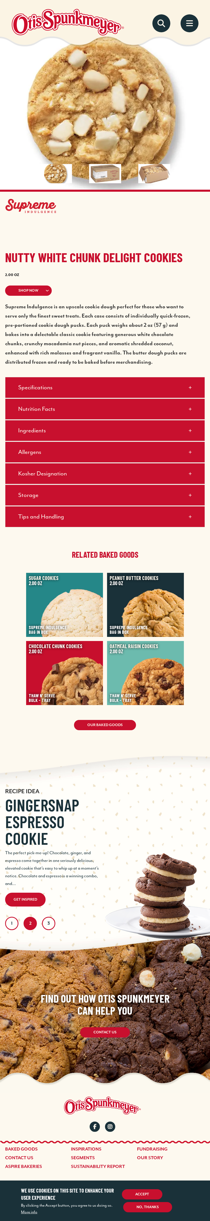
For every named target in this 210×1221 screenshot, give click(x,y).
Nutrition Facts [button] (36, 409)
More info (29, 1212)
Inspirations (86, 1149)
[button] (105, 290)
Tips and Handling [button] (41, 516)
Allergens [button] (29, 452)
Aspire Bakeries (23, 1166)
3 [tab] (48, 923)
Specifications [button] (35, 387)
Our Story (150, 1158)
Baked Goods (21, 1149)
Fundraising (152, 1149)
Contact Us (105, 1032)
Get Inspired (25, 900)
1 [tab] (12, 923)
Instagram (110, 1127)
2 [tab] (30, 923)
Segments (83, 1158)
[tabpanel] (105, 836)
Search (161, 23)
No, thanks (147, 1207)
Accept (142, 1194)
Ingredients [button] (32, 430)
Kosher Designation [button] (42, 473)
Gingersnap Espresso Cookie (42, 822)
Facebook (95, 1127)
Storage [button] (28, 495)
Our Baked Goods (105, 725)
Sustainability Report (98, 1166)
